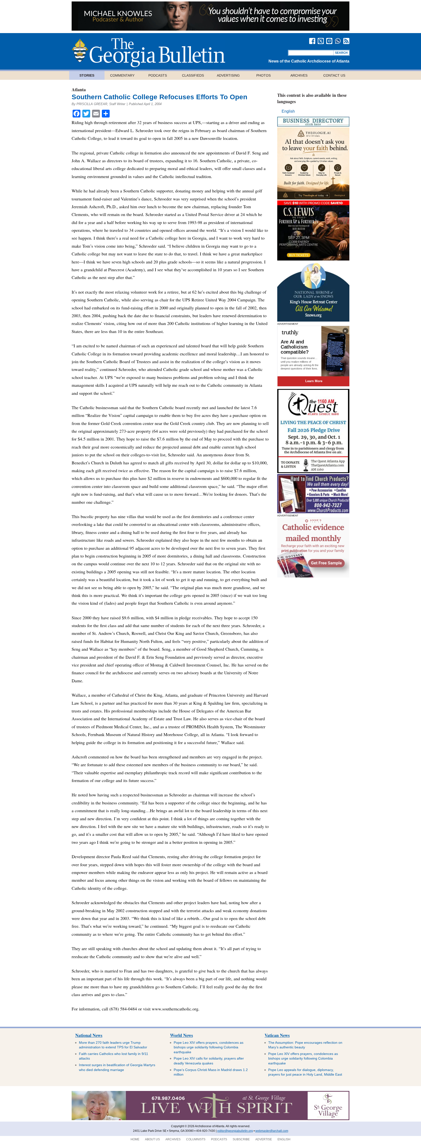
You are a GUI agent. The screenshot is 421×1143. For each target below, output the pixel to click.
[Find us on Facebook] (312, 41)
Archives (298, 75)
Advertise (263, 1139)
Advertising (228, 75)
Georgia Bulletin (148, 52)
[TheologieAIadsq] (313, 198)
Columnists (195, 1139)
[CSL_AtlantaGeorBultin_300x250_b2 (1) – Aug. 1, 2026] (313, 259)
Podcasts (157, 75)
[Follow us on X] (321, 41)
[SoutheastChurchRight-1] (313, 512)
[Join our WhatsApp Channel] (338, 41)
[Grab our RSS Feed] (346, 41)
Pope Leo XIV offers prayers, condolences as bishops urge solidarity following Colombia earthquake (208, 1047)
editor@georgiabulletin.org (235, 1131)
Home (135, 1139)
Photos (263, 75)
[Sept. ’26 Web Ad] (313, 320)
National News (88, 1035)
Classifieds (193, 75)
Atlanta (79, 89)
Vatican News (277, 1035)
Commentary (122, 75)
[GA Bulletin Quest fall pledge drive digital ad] (313, 472)
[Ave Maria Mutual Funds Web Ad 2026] (210, 29)
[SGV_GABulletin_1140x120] (210, 1119)
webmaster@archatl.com (271, 1131)
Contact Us (334, 75)
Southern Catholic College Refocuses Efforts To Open (159, 97)
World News (181, 1035)
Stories (86, 75)
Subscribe (241, 1139)
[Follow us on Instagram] (329, 41)
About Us (152, 1139)
